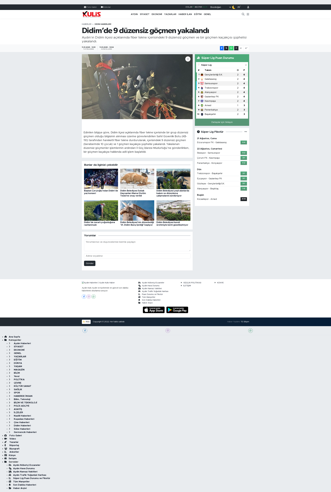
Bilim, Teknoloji (21, 399)
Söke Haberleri (21, 429)
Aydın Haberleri (22, 343)
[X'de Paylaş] (226, 48)
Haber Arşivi (147, 303)
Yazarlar (13, 442)
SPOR (16, 393)
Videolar (107, 7)
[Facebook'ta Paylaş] (222, 48)
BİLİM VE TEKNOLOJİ (25, 403)
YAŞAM (17, 366)
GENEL (207, 14)
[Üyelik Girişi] (247, 7)
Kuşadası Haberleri (23, 419)
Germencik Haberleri (24, 432)
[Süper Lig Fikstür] (246, 132)
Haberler (86, 24)
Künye (12, 455)
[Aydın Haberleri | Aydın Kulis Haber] (91, 14)
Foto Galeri (91, 7)
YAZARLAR (170, 14)
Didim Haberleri (103, 24)
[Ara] (243, 14)
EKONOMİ (157, 14)
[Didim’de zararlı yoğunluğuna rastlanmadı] (101, 210)
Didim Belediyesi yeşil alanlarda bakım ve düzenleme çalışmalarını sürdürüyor (172, 193)
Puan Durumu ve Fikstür (152, 294)
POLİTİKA (19, 379)
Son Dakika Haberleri (151, 300)
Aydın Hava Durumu (150, 286)
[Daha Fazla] (236, 48)
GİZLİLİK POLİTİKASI (192, 283)
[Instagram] (89, 296)
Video (12, 439)
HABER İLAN (185, 14)
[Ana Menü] (248, 14)
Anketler (14, 452)
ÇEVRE (17, 383)
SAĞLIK (17, 389)
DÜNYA (17, 363)
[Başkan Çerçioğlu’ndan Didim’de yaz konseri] (101, 179)
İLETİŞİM (187, 286)
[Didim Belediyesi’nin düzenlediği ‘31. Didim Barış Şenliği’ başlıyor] (137, 210)
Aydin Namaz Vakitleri (152, 288)
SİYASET (144, 14)
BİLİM (16, 373)
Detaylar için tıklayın (222, 122)
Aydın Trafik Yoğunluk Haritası (155, 291)
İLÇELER (18, 412)
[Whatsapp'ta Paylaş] (231, 48)
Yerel (16, 376)
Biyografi (14, 449)
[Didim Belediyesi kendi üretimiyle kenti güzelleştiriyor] (173, 210)
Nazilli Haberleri (22, 416)
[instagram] (168, 330)
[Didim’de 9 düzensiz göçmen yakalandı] (137, 86)
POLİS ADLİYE (21, 406)
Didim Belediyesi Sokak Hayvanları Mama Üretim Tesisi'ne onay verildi (133, 193)
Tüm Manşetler (148, 297)
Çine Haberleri (21, 422)
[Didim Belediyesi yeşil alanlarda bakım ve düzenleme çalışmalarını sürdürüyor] (173, 179)
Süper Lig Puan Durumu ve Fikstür (31, 478)
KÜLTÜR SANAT (22, 386)
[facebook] (85, 330)
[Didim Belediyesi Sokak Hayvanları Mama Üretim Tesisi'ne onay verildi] (137, 179)
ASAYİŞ (17, 409)
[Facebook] (84, 296)
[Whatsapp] (93, 296)
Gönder (90, 263)
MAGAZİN (19, 370)
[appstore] (154, 310)
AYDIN (134, 14)
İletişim (13, 458)
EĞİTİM (198, 14)
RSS (87, 322)
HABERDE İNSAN (22, 396)
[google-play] (177, 310)
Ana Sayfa (14, 337)
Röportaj (14, 445)
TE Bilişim (245, 322)
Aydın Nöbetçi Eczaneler (153, 283)
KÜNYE (220, 283)
